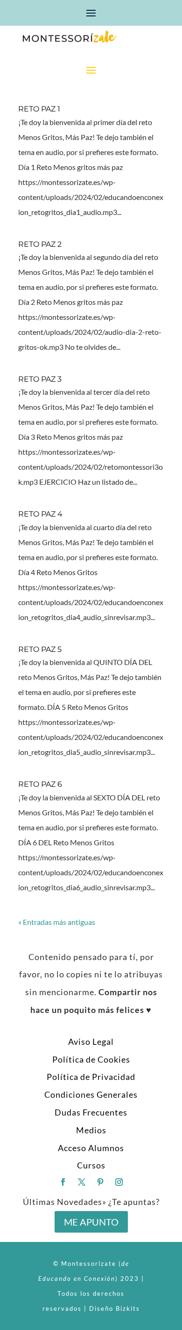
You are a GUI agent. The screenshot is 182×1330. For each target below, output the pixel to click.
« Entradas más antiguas (56, 921)
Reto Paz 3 (40, 379)
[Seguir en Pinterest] (100, 1182)
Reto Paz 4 (40, 514)
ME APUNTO (91, 1221)
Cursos (91, 1165)
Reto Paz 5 (40, 649)
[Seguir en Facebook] (63, 1182)
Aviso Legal (91, 1041)
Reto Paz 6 (40, 784)
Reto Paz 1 (39, 108)
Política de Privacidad (91, 1076)
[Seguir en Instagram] (119, 1182)
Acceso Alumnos (91, 1148)
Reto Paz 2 (40, 244)
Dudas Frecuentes (91, 1112)
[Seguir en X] (81, 1182)
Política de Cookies (91, 1059)
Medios (91, 1130)
